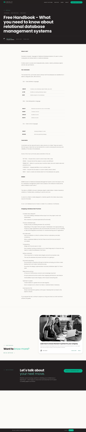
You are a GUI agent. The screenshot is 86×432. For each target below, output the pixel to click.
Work (62, 2)
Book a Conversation (73, 370)
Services (56, 2)
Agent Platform (48, 2)
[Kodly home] (8, 2)
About (67, 2)
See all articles (9, 352)
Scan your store (76, 2)
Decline (66, 430)
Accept (71, 430)
